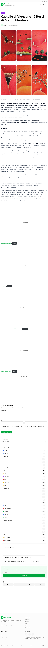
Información (27, 619)
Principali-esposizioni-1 (6, 371)
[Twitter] (44, 1)
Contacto (3, 635)
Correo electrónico (28, 420)
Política (26, 625)
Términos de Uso (4, 639)
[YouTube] (46, 1)
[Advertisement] (24, 387)
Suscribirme (24, 575)
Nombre (2, 420)
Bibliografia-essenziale (6, 243)
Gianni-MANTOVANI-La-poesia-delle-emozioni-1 (11, 328)
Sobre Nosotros (4, 633)
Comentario (3, 410)
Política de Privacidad (5, 637)
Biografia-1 (3, 286)
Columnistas (27, 627)
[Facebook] (42, 1)
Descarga (14, 243)
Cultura (26, 623)
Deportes (27, 621)
